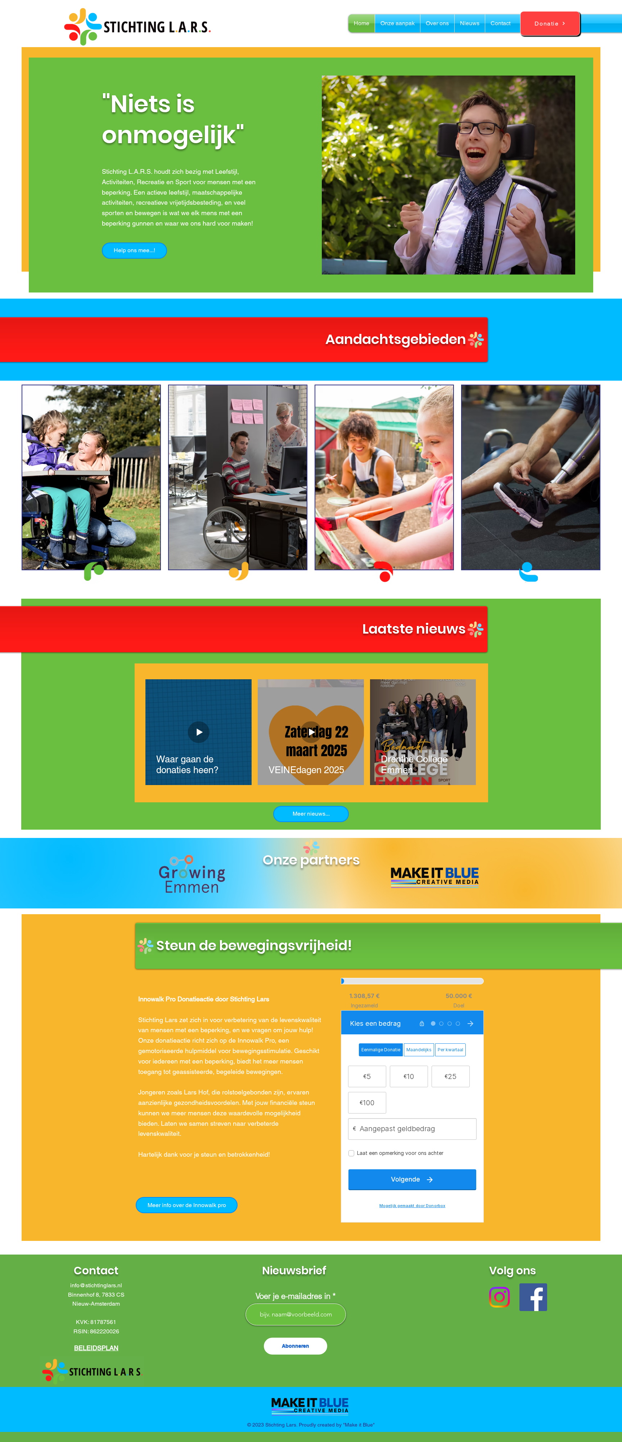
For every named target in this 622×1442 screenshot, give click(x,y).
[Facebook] (533, 1297)
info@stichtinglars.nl (96, 1285)
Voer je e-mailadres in (293, 1296)
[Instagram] (499, 1297)
